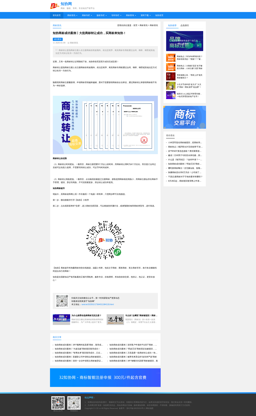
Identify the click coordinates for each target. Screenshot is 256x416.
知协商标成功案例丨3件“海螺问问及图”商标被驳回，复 (133, 361)
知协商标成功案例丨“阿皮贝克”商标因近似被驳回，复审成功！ (195, 164)
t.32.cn (98, 408)
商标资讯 (71, 15)
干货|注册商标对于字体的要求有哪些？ (185, 176)
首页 (135, 25)
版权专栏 (101, 15)
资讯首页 (57, 15)
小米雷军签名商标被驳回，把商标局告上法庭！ (189, 142)
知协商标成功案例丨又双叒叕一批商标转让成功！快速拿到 (133, 353)
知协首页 (159, 15)
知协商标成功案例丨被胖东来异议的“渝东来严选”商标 (133, 357)
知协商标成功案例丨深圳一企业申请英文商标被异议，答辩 (79, 361)
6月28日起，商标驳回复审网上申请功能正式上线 (189, 181)
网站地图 (149, 408)
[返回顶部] (250, 371)
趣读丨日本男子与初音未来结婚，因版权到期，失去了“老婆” (194, 155)
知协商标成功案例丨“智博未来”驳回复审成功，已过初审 (79, 353)
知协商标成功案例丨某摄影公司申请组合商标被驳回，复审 (79, 357)
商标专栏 (86, 15)
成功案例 (57, 39)
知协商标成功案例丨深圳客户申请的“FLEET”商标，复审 (133, 345)
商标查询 (130, 15)
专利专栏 (115, 15)
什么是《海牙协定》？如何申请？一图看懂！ (188, 159)
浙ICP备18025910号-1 (135, 408)
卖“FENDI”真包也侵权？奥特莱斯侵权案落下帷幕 (189, 151)
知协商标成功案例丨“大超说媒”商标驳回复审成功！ (77, 349)
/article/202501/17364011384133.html (97, 304)
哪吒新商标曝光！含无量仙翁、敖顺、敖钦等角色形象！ (193, 168)
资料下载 (145, 15)
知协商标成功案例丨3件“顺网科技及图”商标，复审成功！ (79, 345)
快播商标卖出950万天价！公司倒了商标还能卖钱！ (190, 172)
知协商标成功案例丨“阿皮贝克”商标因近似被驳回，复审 (133, 349)
